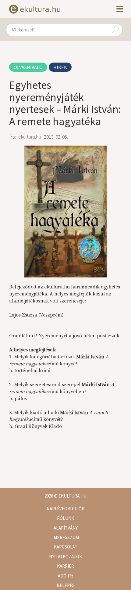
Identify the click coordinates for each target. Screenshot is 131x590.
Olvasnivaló (28, 67)
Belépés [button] (66, 585)
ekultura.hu (29, 136)
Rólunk (65, 518)
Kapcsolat (65, 547)
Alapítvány (66, 528)
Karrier (65, 566)
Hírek (60, 67)
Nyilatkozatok (65, 556)
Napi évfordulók (65, 509)
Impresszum (65, 537)
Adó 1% (65, 576)
